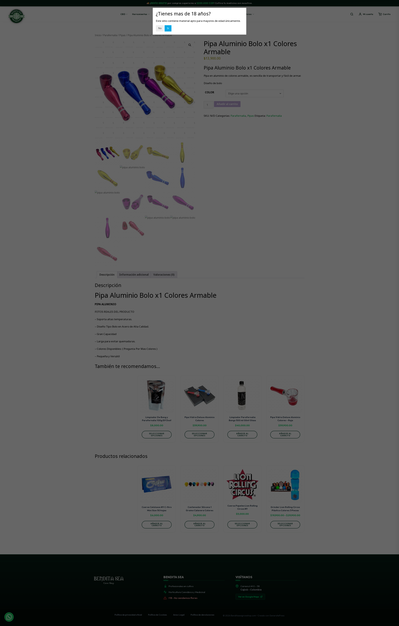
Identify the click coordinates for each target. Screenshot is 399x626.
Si (168, 28)
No (160, 28)
